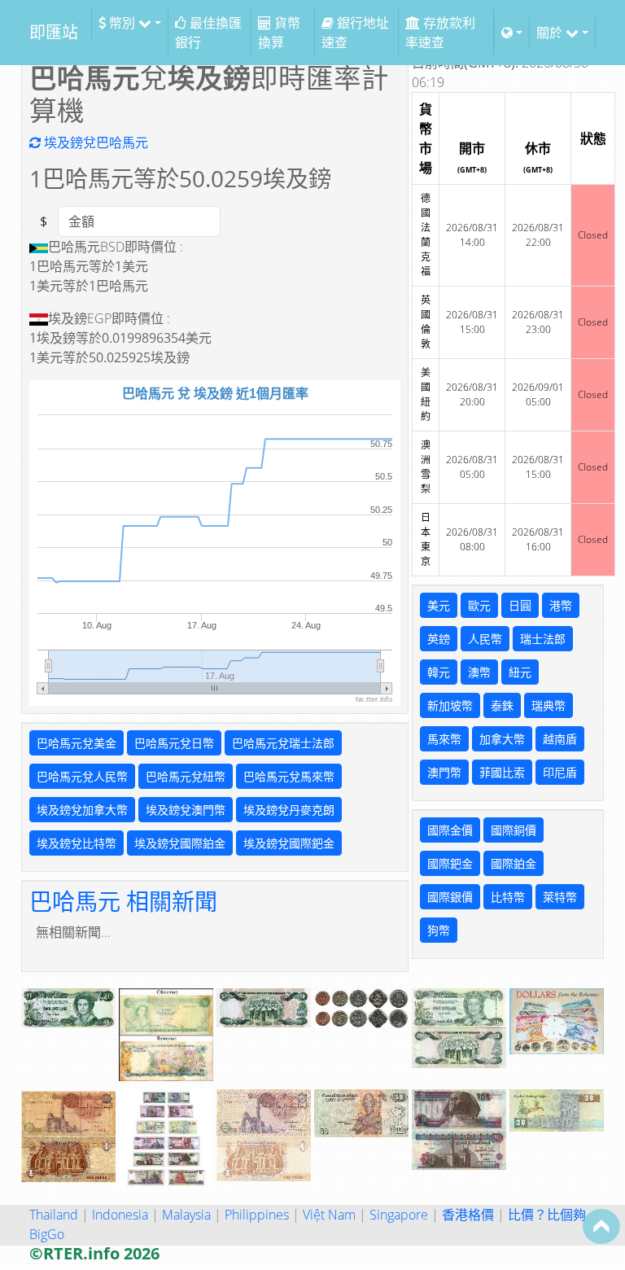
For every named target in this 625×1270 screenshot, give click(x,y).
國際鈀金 (450, 863)
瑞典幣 (548, 705)
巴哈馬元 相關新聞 (123, 901)
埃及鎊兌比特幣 (76, 843)
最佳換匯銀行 (208, 32)
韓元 (438, 672)
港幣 (560, 605)
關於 (551, 33)
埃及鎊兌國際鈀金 (288, 843)
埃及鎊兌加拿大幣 (82, 809)
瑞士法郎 (543, 638)
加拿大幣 (502, 739)
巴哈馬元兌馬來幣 (288, 776)
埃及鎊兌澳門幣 (185, 809)
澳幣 (479, 672)
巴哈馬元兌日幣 (174, 743)
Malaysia (186, 1215)
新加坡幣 (450, 705)
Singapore (398, 1215)
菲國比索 (502, 772)
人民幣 (485, 638)
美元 (438, 605)
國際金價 (450, 830)
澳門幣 (444, 772)
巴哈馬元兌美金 (76, 743)
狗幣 (438, 930)
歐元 (479, 605)
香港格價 (468, 1215)
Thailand (53, 1215)
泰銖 (502, 705)
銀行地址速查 (355, 32)
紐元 (520, 672)
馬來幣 (444, 739)
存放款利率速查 (440, 32)
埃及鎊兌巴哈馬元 (94, 142)
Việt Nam (329, 1215)
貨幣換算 (279, 32)
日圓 (520, 605)
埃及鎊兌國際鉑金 (179, 843)
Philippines (257, 1215)
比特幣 (508, 896)
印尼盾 (560, 772)
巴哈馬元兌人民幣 (82, 776)
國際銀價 (450, 896)
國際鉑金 (513, 863)
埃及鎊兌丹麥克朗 (288, 809)
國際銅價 (513, 830)
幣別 (122, 23)
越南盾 (560, 739)
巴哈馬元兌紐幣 (185, 776)
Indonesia (120, 1215)
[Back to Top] (601, 1226)
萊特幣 (560, 896)
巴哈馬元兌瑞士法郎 (283, 743)
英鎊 (438, 638)
